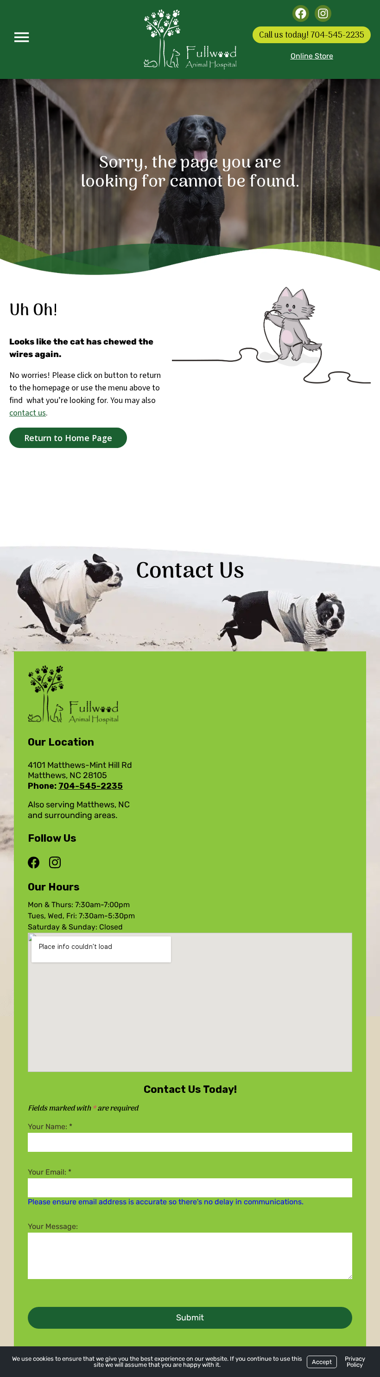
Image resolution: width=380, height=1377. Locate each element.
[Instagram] (54, 863)
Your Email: (49, 1172)
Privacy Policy (355, 1361)
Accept (322, 1361)
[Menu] (21, 36)
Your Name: (50, 1126)
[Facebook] (36, 863)
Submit (190, 1317)
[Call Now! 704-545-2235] (312, 34)
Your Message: (53, 1226)
